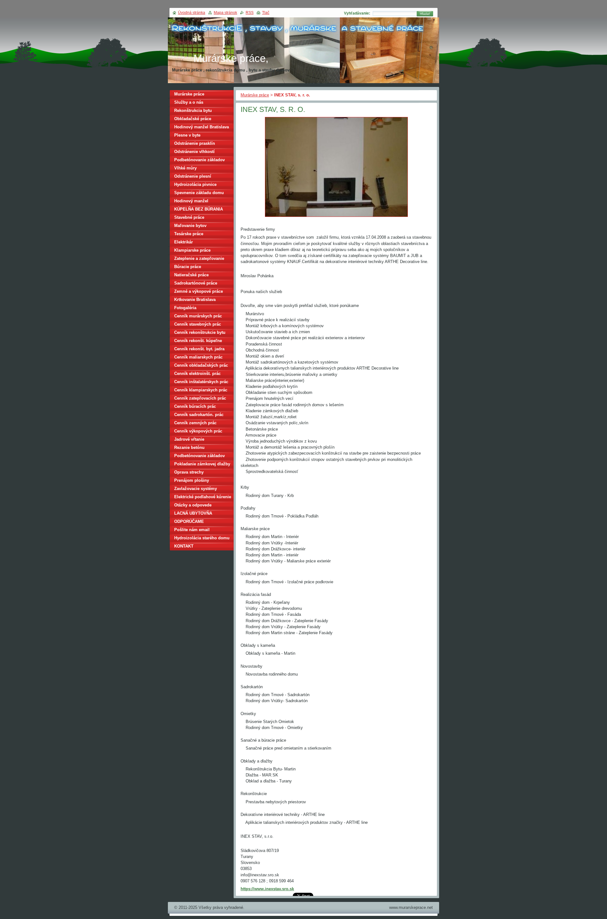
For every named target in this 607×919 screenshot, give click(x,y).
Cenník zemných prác (195, 422)
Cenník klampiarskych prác (200, 390)
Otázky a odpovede (193, 505)
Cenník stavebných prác (197, 324)
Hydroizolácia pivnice (195, 184)
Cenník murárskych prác (198, 316)
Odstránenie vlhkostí (194, 151)
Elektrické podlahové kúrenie (202, 496)
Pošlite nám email (192, 529)
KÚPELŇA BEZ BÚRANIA (198, 209)
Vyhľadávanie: (357, 13)
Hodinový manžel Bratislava (201, 127)
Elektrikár (183, 242)
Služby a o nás (188, 102)
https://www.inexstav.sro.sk (267, 888)
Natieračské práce (191, 275)
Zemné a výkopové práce (198, 291)
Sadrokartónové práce (195, 283)
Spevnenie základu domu (199, 192)
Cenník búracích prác (195, 406)
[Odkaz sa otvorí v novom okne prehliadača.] (336, 217)
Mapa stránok (225, 13)
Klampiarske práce (192, 250)
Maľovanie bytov (190, 225)
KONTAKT (183, 546)
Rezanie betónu (189, 447)
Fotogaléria (185, 307)
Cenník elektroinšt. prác (197, 373)
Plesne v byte (187, 135)
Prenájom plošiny (191, 480)
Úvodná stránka (191, 13)
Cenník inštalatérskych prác (201, 381)
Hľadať (425, 13)
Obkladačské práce (192, 118)
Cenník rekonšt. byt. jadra (199, 348)
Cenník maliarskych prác (198, 357)
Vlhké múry (185, 168)
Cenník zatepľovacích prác (200, 398)
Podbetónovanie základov (199, 159)
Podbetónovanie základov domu (199, 456)
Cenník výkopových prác (198, 431)
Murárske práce (255, 95)
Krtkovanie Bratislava (195, 299)
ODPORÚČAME (189, 521)
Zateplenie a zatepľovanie (199, 258)
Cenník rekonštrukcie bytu (199, 332)
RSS (250, 13)
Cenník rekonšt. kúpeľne (198, 340)
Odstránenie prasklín (194, 143)
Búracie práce (187, 266)
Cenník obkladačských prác (201, 365)
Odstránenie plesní (192, 176)
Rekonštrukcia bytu (193, 110)
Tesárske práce (188, 233)
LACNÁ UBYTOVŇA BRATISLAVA (193, 514)
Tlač (265, 13)
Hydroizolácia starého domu (202, 538)
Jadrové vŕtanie (189, 439)
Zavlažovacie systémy (195, 488)
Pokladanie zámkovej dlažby (202, 464)
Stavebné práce (189, 217)
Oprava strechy (189, 472)
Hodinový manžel (191, 201)
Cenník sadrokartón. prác (199, 414)
